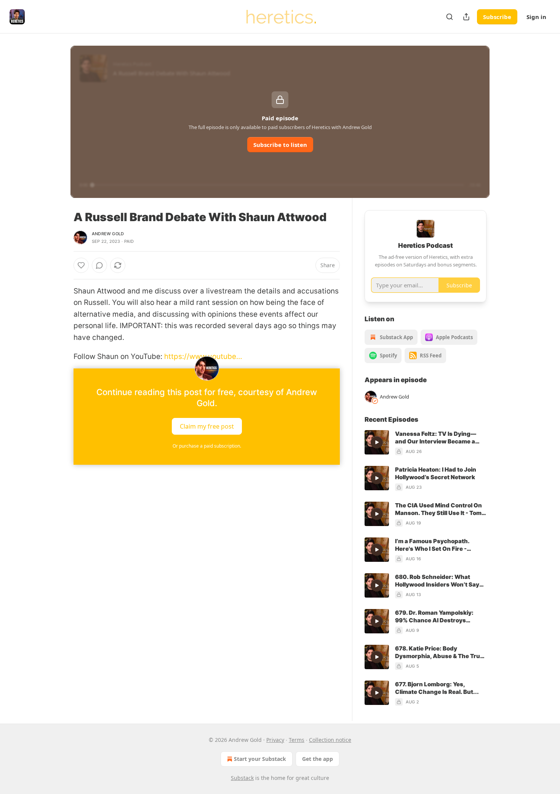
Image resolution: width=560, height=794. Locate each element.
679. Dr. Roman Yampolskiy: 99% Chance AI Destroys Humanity (434, 616)
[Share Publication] (466, 16)
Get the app (317, 758)
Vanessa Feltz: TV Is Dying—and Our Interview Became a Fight (435, 437)
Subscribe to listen (280, 144)
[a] (377, 442)
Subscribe (497, 17)
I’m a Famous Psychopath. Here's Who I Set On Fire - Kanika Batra (432, 545)
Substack (242, 777)
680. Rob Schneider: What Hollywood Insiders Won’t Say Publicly (437, 580)
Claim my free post (207, 426)
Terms (296, 739)
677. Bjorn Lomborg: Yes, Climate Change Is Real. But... (437, 688)
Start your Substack (260, 758)
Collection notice (330, 739)
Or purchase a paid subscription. (207, 446)
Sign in (536, 17)
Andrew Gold (108, 233)
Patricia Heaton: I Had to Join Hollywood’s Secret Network (435, 473)
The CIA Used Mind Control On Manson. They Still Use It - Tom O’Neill (438, 509)
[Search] (449, 16)
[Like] (81, 265)
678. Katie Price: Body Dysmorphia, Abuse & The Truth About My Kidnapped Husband (440, 652)
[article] (426, 442)
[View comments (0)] (99, 265)
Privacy (275, 739)
